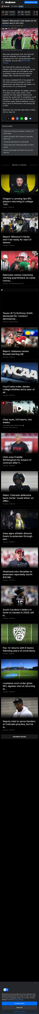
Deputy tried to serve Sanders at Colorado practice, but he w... (19, 724)
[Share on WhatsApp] (21, 118)
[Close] (35, 983)
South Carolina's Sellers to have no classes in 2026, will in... (18, 612)
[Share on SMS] (30, 118)
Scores (14, 6)
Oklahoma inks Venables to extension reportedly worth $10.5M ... (17, 574)
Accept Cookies (19, 1003)
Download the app (31, 2)
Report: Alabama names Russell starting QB (16, 352)
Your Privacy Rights (19, 1011)
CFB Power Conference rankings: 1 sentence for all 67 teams (19, 132)
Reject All (19, 1007)
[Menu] (2, 2)
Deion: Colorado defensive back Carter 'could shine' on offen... (18, 498)
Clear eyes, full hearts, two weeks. (17, 421)
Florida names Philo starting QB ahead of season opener (19, 146)
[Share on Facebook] (17, 118)
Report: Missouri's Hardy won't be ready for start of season (17, 239)
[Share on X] (8, 118)
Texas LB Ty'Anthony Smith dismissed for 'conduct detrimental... (18, 316)
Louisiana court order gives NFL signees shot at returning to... (19, 686)
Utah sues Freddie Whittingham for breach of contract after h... (17, 460)
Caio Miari (5, 25)
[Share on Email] (26, 118)
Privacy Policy (18, 999)
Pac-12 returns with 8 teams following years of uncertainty (19, 649)
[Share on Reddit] (12, 118)
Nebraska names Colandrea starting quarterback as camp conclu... (19, 278)
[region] (19, 998)
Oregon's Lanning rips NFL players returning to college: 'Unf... (18, 201)
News (21, 6)
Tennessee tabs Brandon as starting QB (16, 142)
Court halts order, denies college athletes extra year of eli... (19, 389)
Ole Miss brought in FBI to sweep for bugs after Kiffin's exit (18, 138)
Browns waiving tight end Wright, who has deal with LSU (18, 151)
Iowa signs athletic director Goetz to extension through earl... (17, 536)
